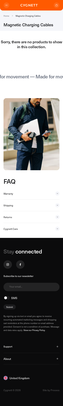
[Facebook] (20, 264)
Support (8, 346)
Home (6, 15)
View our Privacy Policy (34, 330)
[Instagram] (8, 264)
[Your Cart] (56, 5)
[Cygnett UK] (29, 5)
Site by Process (51, 390)
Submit (9, 307)
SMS (14, 298)
